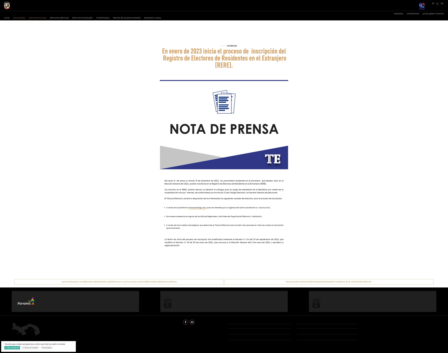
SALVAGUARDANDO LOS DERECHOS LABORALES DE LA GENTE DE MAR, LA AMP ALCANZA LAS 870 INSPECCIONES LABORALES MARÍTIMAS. (119, 282)
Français (433, 4)
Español (437, 4)
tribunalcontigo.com (197, 208)
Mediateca (398, 14)
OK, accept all (13, 348)
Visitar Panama (102, 18)
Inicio (7, 18)
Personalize (47, 348)
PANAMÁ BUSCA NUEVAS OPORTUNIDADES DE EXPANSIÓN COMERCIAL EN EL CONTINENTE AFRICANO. (329, 282)
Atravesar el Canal (152, 18)
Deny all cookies (31, 348)
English (442, 4)
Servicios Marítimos (59, 18)
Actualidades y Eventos (433, 14)
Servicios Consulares (82, 18)
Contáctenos (413, 14)
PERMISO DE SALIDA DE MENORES (127, 18)
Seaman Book (19, 18)
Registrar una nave (37, 18)
